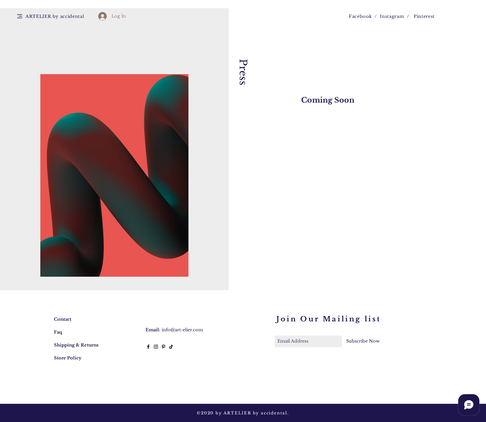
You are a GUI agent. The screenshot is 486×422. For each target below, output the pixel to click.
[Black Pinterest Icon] (163, 347)
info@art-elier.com (182, 330)
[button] (19, 16)
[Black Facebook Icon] (148, 347)
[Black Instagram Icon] (156, 347)
